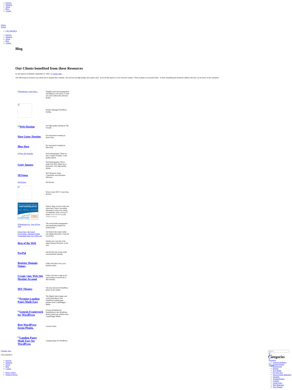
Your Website (277, 387)
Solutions (8, 5)
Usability (276, 381)
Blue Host (23, 146)
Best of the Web (27, 243)
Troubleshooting (278, 379)
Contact (8, 11)
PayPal (22, 253)
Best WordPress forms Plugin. (27, 326)
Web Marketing (278, 385)
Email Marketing (57, 214)
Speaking (276, 377)
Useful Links (57, 74)
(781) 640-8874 (11, 31)
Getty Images (25, 164)
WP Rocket (22, 182)
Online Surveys (51, 216)
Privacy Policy (10, 373)
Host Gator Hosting (29, 136)
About (7, 7)
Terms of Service (11, 375)
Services (8, 3)
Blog (7, 9)
